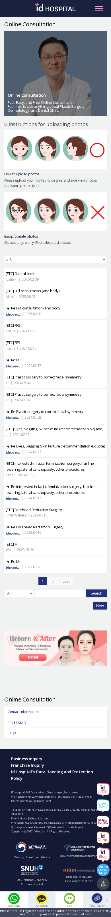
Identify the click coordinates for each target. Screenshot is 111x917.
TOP (103, 885)
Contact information (23, 711)
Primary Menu (99, 8)
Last (66, 581)
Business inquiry (26, 758)
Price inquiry (17, 722)
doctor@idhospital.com (34, 818)
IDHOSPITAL (55, 10)
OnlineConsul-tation (103, 869)
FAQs (12, 733)
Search (96, 593)
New (100, 605)
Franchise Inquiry (27, 765)
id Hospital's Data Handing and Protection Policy (52, 775)
